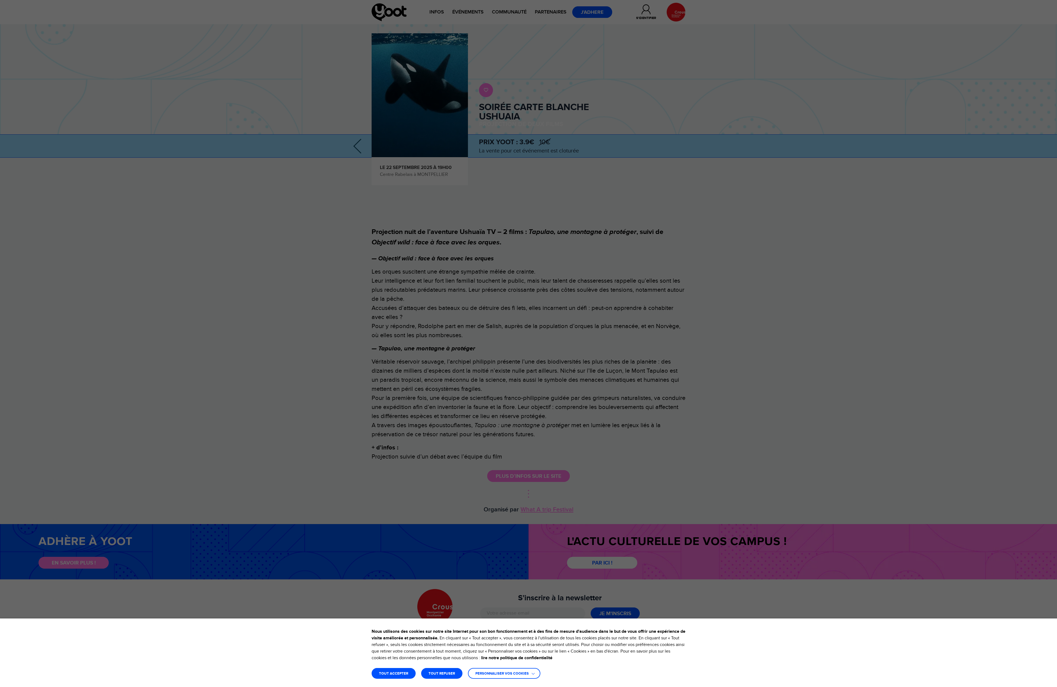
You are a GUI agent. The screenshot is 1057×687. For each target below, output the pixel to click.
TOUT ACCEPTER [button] (393, 673)
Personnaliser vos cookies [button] (502, 673)
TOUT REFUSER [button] (442, 673)
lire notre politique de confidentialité (516, 658)
